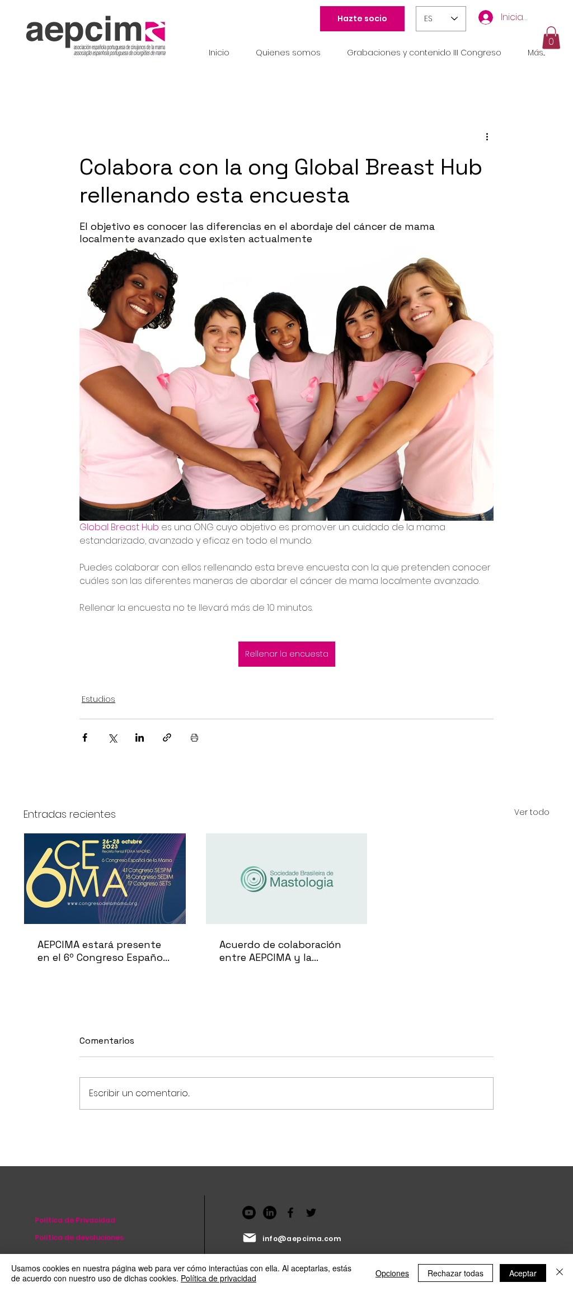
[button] (551, 37)
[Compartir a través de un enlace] (167, 737)
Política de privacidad (218, 1278)
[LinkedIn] (269, 1212)
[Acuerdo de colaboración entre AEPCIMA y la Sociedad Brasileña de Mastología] (287, 878)
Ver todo (531, 812)
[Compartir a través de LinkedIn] (139, 737)
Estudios (98, 699)
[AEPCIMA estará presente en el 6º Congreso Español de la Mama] (105, 878)
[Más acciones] (487, 136)
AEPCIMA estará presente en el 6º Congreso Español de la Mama (101, 951)
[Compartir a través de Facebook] (84, 737)
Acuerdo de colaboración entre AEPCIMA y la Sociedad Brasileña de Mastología (280, 951)
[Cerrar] (559, 1273)
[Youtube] (249, 1212)
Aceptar (523, 1273)
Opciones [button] (392, 1273)
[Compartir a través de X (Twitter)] (112, 737)
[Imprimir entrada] (194, 737)
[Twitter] (311, 1212)
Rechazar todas (455, 1273)
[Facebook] (290, 1212)
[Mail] (249, 1237)
